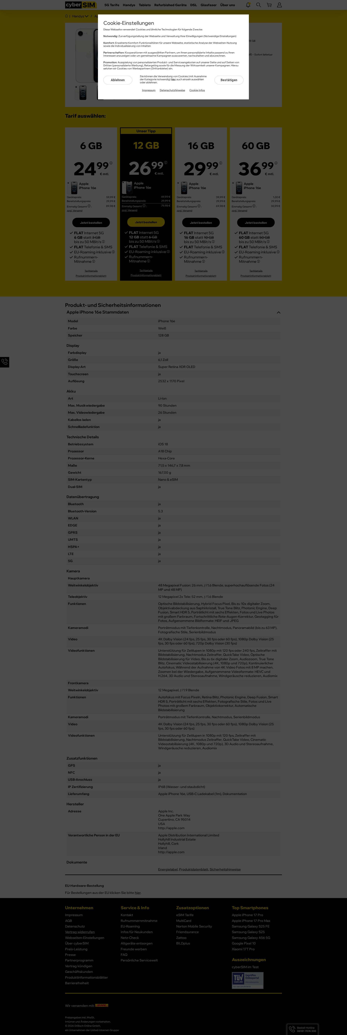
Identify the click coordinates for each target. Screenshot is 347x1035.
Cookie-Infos (197, 90)
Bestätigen (229, 80)
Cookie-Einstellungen (128, 23)
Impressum (148, 90)
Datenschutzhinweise (172, 90)
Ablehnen (118, 80)
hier (173, 79)
